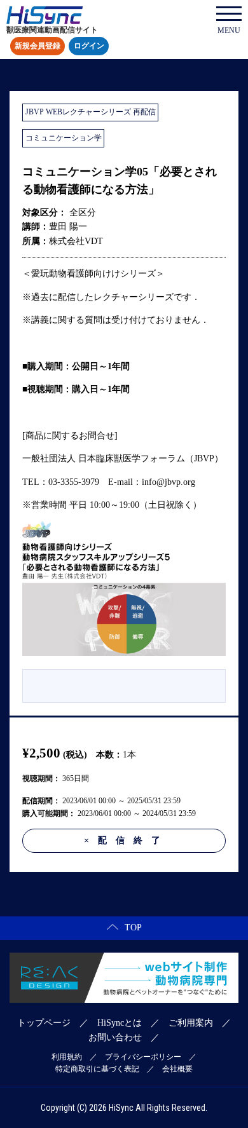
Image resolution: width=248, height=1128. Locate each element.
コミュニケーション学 (63, 137)
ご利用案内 (191, 1023)
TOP (133, 927)
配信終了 (126, 840)
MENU (228, 30)
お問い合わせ (115, 1037)
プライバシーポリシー (143, 1056)
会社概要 (177, 1068)
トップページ (44, 1023)
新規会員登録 (37, 46)
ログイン (89, 46)
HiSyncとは (119, 1023)
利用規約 (67, 1056)
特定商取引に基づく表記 (97, 1068)
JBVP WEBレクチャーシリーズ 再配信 (90, 111)
